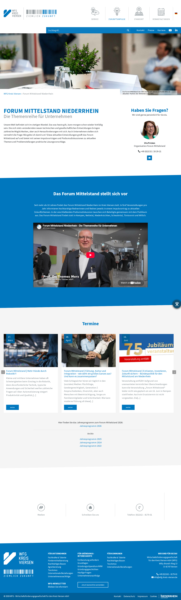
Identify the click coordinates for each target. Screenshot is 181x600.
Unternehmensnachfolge (59, 576)
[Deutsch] (176, 13)
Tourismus (52, 570)
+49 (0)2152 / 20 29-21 (151, 151)
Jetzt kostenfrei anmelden (93, 585)
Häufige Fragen (84, 572)
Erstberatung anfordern (88, 560)
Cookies (153, 596)
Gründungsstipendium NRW (90, 566)
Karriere (161, 30)
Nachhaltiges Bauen (57, 563)
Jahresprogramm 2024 (90, 442)
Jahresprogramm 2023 (90, 445)
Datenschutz (129, 596)
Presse (151, 30)
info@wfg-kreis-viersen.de (165, 577)
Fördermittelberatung (58, 560)
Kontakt (140, 30)
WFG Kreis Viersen (12, 93)
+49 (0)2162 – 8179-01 (168, 574)
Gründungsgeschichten (88, 569)
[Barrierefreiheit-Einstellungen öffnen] (177, 304)
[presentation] (3, 372)
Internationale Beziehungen (60, 573)
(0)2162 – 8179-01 (139, 514)
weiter (12, 407)
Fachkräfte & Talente (57, 557)
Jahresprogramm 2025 (90, 439)
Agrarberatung (54, 567)
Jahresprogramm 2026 (90, 425)
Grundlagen (83, 563)
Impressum (143, 596)
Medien (41, 514)
